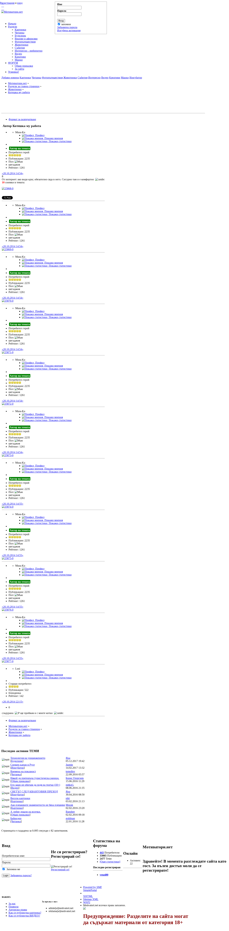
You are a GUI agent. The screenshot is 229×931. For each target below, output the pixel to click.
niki (68, 798)
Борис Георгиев (75, 778)
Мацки (125, 77)
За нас (12, 903)
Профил (39, 135)
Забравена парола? (21, 875)
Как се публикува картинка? (25, 912)
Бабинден (15, 818)
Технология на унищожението (27, 758)
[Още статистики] (110, 861)
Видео (104, 77)
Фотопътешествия (52, 77)
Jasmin (69, 764)
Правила (13, 906)
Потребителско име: (13, 855)
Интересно (94, 77)
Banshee (70, 811)
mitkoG (70, 784)
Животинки (70, 77)
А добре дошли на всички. (25, 811)
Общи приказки (20, 781)
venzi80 (104, 874)
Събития (83, 77)
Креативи (114, 77)
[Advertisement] (103, 104)
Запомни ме (12, 869)
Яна (68, 758)
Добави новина (10, 77)
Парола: (6, 862)
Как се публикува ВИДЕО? (24, 915)
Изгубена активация (68, 30)
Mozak (69, 805)
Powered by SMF (92, 887)
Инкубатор (135, 77)
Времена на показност (23, 771)
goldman (70, 818)
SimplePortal (90, 890)
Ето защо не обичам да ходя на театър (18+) (35, 784)
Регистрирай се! (60, 869)
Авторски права (18, 909)
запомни (66, 24)
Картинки (25, 77)
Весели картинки (20, 798)
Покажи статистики (59, 141)
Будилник (16, 761)
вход (19, 3)
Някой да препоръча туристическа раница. (34, 778)
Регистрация (7, 3)
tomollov (70, 771)
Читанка (36, 77)
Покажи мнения (53, 138)
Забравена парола (67, 27)
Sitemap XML (90, 899)
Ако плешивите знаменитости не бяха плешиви (37, 805)
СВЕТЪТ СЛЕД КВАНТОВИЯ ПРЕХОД (34, 791)
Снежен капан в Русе (22, 764)
